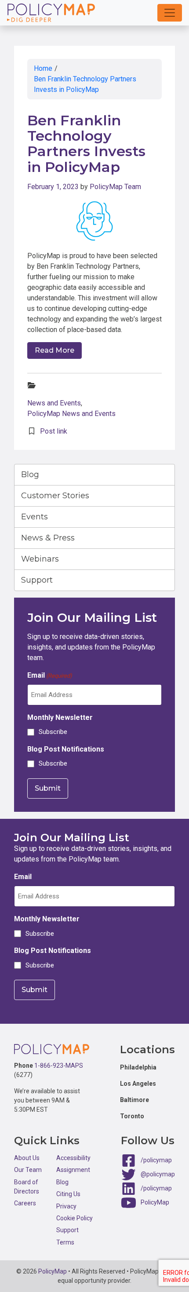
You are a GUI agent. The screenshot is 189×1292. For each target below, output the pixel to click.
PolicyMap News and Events (71, 413)
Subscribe (53, 732)
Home (43, 68)
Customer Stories (55, 495)
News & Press (48, 538)
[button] (169, 13)
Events (34, 517)
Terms (65, 1242)
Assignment (73, 1169)
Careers (25, 1203)
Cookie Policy (74, 1218)
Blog (30, 474)
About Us (27, 1157)
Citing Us (68, 1193)
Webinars (40, 559)
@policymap (158, 1174)
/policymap (156, 1160)
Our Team (28, 1169)
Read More (54, 350)
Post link (53, 431)
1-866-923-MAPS (58, 1065)
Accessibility (73, 1157)
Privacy (66, 1206)
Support (37, 580)
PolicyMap (155, 1202)
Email (49, 675)
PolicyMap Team (115, 186)
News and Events (54, 403)
